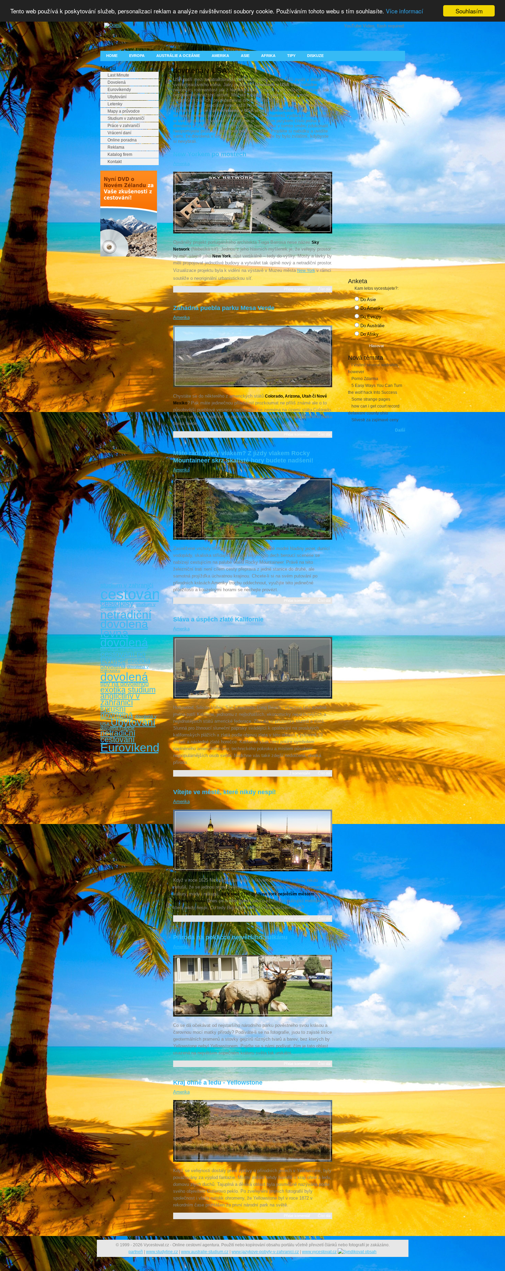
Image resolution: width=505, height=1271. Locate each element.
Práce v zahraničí (124, 125)
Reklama (116, 147)
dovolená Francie (117, 728)
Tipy (291, 56)
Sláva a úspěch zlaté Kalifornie (218, 619)
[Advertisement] (127, 367)
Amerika (220, 56)
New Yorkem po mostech (209, 154)
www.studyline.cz (162, 1251)
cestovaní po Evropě (123, 657)
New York (306, 270)
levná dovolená (124, 638)
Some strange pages (370, 399)
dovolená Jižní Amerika (123, 648)
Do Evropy (370, 316)
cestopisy (117, 603)
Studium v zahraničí (126, 118)
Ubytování (117, 96)
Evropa (137, 56)
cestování (132, 594)
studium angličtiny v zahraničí (128, 696)
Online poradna (122, 140)
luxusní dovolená (116, 712)
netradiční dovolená (126, 619)
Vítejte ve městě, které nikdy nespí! (224, 792)
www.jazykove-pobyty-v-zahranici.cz (265, 1251)
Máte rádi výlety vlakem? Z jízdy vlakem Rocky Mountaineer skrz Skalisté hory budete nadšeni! (243, 457)
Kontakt (115, 161)
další (400, 430)
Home (111, 56)
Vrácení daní (119, 132)
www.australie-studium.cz (204, 1251)
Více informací (404, 11)
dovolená (124, 676)
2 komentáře (299, 773)
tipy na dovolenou (124, 683)
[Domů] (110, 25)
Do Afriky (369, 334)
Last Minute (118, 75)
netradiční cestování (117, 736)
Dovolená (117, 82)
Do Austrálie (371, 325)
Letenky (115, 104)
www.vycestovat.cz (319, 1251)
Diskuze (315, 56)
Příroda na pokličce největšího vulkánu (230, 937)
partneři (135, 1251)
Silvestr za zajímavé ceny (375, 419)
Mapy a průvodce (124, 111)
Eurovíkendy (119, 89)
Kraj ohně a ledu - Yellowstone (217, 1082)
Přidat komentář (297, 289)
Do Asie (367, 299)
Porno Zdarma (364, 378)
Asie (245, 56)
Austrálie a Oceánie (178, 56)
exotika (113, 689)
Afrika (268, 56)
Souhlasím (469, 11)
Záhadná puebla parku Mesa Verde (223, 308)
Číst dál (324, 289)
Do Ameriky (371, 308)
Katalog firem (120, 154)
